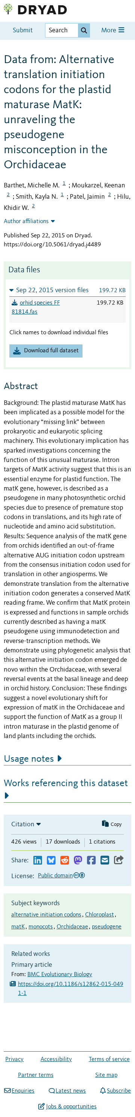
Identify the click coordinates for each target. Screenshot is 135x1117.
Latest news (71, 1091)
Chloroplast (99, 915)
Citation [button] (22, 824)
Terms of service (109, 1060)
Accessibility (56, 1060)
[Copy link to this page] (119, 861)
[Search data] (84, 30)
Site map (106, 1075)
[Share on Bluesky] (51, 860)
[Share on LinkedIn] (37, 860)
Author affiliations (26, 222)
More (109, 30)
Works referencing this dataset (66, 783)
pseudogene (107, 927)
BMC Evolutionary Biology (59, 975)
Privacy (14, 1060)
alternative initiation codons (46, 915)
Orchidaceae (72, 927)
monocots (40, 927)
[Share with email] (104, 860)
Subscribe (119, 1091)
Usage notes (29, 759)
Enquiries (23, 1091)
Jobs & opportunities (71, 1107)
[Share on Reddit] (64, 860)
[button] (67, 290)
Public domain (55, 876)
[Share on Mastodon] (78, 860)
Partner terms (36, 1075)
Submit (23, 30)
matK (18, 927)
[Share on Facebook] (91, 860)
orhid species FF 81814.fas (36, 307)
